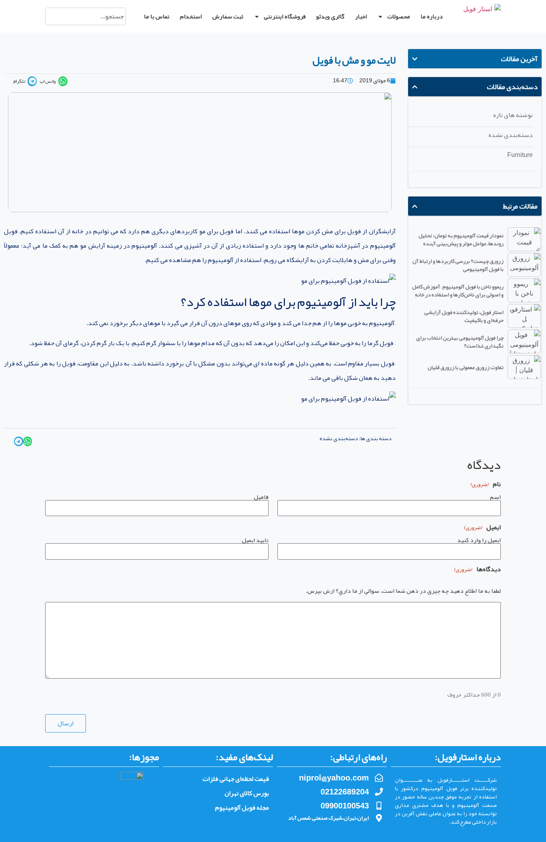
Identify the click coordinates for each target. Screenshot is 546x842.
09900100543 (345, 806)
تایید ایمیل (255, 539)
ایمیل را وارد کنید (479, 539)
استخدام (191, 16)
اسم (495, 496)
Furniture (520, 155)
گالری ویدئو (330, 16)
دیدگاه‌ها (477, 569)
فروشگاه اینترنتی (285, 16)
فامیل (261, 496)
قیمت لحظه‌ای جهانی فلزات (236, 778)
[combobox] (85, 16)
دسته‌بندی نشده (510, 135)
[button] (52, 81)
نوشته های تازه (513, 115)
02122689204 (345, 792)
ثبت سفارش (227, 16)
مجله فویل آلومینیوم (242, 807)
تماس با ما (156, 16)
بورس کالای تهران (247, 793)
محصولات (398, 16)
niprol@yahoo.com (334, 778)
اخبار (361, 16)
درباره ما (431, 16)
